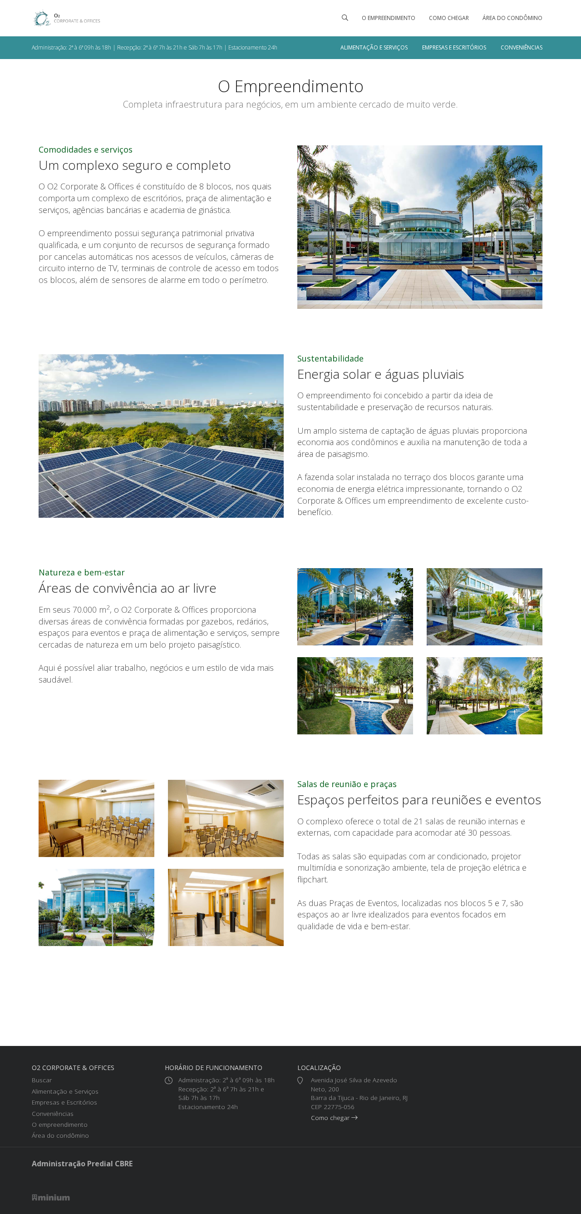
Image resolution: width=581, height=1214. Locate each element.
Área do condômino (512, 18)
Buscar (42, 1079)
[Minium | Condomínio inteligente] (51, 1196)
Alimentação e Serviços (374, 47)
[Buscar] (345, 18)
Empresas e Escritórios (454, 47)
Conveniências (521, 47)
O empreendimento (388, 18)
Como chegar (449, 18)
